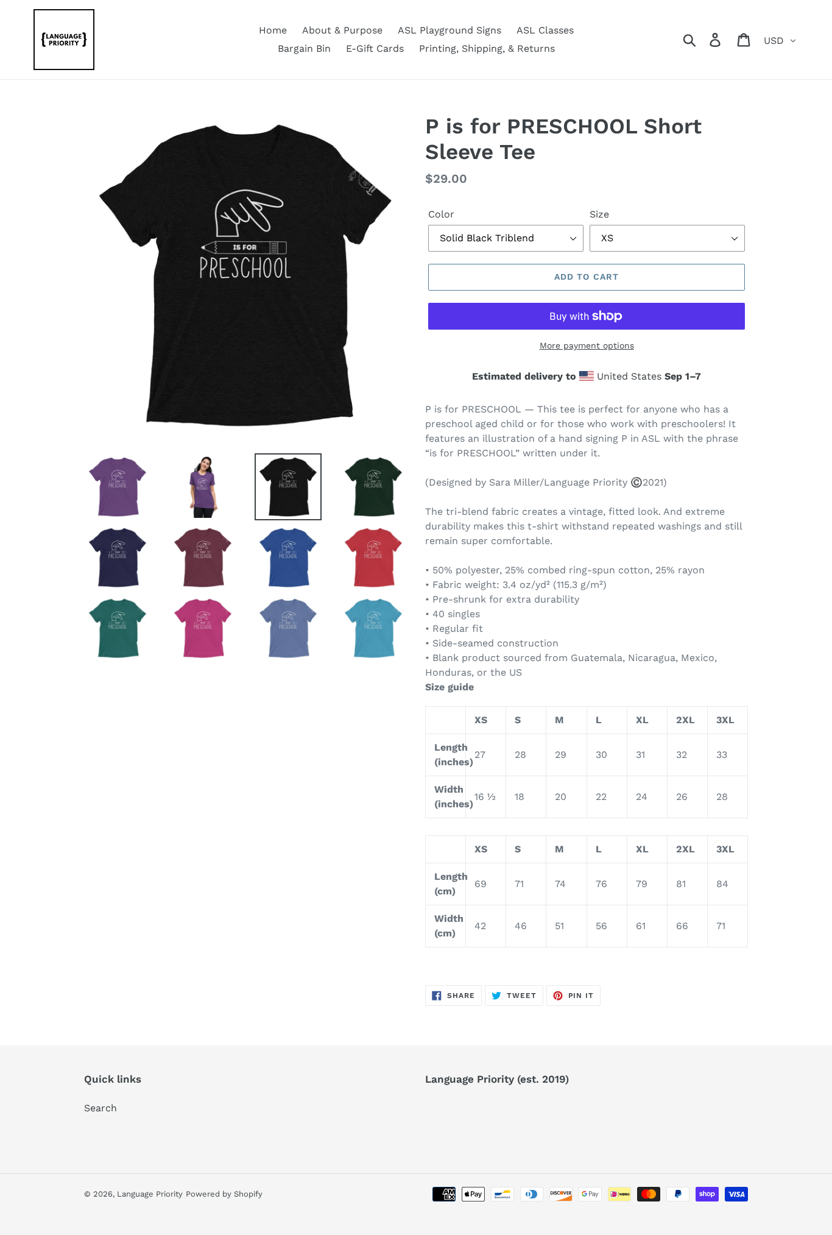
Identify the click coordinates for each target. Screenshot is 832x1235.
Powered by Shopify (224, 1193)
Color (441, 214)
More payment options (587, 345)
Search (100, 1108)
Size (599, 214)
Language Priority (150, 1193)
